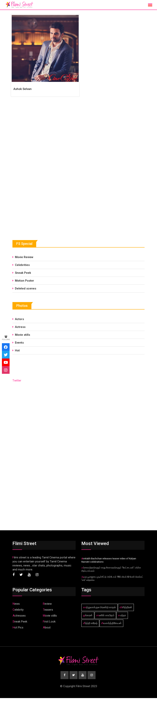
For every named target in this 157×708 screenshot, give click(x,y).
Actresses (19, 615)
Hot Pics (18, 627)
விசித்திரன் (126, 607)
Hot (17, 350)
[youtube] (6, 362)
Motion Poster (24, 280)
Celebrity (18, 609)
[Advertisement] (41, 201)
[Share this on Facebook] (6, 347)
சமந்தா (122, 615)
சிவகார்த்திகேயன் (111, 623)
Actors (19, 319)
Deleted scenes (25, 288)
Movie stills (22, 334)
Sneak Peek (23, 273)
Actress (20, 327)
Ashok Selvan (22, 89)
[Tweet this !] (6, 354)
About (47, 627)
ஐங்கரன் (87, 615)
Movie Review (24, 257)
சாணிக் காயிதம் (105, 615)
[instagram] (6, 370)
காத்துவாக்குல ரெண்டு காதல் (99, 607)
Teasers (48, 609)
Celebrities (22, 265)
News (16, 603)
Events (19, 342)
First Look (49, 621)
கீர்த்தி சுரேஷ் (90, 623)
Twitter (16, 380)
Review (47, 603)
